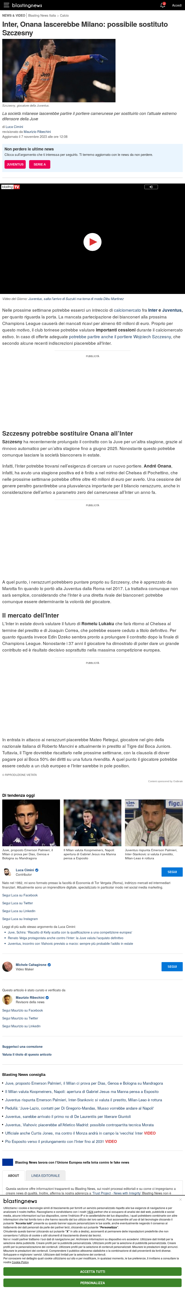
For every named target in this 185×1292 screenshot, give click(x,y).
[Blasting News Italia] (27, 5)
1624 (90, 1212)
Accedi (177, 5)
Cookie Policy (20, 1262)
